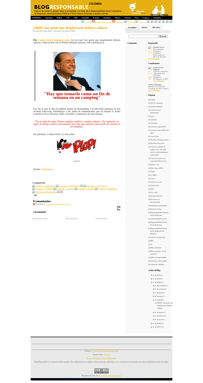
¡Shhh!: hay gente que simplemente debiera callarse (70, 28)
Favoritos (131, 22)
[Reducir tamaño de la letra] (152, 22)
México (118, 18)
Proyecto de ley (156, 209)
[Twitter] (61, 192)
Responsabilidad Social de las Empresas (158, 223)
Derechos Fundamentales (159, 140)
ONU (152, 189)
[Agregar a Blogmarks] (44, 192)
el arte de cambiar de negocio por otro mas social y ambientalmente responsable (159, 151)
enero (161, 319)
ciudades (153, 120)
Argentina (49, 18)
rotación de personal (157, 237)
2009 (158, 282)
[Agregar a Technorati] (68, 186)
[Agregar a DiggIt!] (42, 188)
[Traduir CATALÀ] (167, 22)
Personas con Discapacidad (155, 200)
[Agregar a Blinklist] (106, 188)
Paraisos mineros (156, 196)
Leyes (152, 178)
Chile (76, 18)
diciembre (162, 285)
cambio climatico (156, 106)
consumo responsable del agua (159, 131)
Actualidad (132, 27)
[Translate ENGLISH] (159, 22)
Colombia (85, 18)
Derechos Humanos (157, 143)
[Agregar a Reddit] (85, 188)
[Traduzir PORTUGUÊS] (163, 22)
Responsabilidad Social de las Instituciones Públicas (158, 231)
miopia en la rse (156, 182)
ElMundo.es (47, 169)
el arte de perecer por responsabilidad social (158, 159)
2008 (158, 323)
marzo (161, 312)
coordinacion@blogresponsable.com (105, 351)
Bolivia (59, 18)
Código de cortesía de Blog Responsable (101, 358)
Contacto (142, 22)
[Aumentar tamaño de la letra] (148, 22)
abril (160, 300)
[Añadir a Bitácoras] (81, 186)
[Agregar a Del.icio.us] (96, 186)
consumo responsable (158, 127)
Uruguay (145, 18)
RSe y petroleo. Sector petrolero (158, 252)
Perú (136, 18)
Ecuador (96, 18)
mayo (161, 296)
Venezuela (157, 18)
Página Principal (72, 218)
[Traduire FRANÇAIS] (156, 22)
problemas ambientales (158, 205)
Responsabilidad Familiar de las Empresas (159, 214)
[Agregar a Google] (63, 188)
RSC (151, 241)
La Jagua (153, 175)
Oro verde (154, 192)
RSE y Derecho (155, 248)
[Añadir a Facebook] (58, 192)
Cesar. (152, 116)
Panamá (127, 18)
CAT (68, 18)
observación (154, 185)
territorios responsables (158, 261)
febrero (161, 316)
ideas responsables (157, 168)
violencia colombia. (157, 264)
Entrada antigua (101, 218)
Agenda (144, 27)
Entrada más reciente (40, 218)
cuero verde (154, 136)
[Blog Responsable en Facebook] (83, 22)
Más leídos (156, 27)
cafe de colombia (156, 103)
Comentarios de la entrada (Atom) (58, 204)
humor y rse (154, 164)
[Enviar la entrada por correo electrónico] (34, 194)
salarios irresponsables (158, 257)
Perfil (150, 59)
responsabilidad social (158, 219)
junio (161, 293)
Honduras (107, 18)
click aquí (106, 354)
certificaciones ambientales (155, 111)
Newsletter (120, 22)
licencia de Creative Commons (110, 376)
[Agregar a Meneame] (43, 186)
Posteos (157, 59)
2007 (158, 327)
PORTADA (37, 18)
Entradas (88, 22)
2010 (158, 279)
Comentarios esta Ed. (104, 22)
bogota (152, 99)
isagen (152, 171)
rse (151, 244)
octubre (161, 289)
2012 (158, 275)
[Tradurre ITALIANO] (171, 22)
